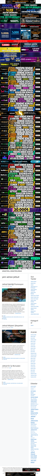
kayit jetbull (34, 455)
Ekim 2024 (33, 349)
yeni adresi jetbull (22, 358)
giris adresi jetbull (33, 392)
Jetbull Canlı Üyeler (34, 306)
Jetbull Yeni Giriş (34, 449)
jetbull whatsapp (33, 444)
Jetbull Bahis (34, 401)
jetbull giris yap (34, 414)
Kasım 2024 (33, 348)
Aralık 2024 (33, 346)
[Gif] (20, 113)
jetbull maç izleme (33, 432)
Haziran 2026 (33, 334)
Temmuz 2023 (33, 375)
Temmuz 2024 (33, 354)
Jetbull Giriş (33, 283)
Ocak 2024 (33, 365)
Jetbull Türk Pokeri (34, 298)
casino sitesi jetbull (33, 390)
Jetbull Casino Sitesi (34, 410)
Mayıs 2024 (33, 358)
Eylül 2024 (33, 351)
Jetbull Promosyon (34, 442)
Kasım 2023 (33, 368)
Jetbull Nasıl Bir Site (34, 435)
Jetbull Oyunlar (33, 437)
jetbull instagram (34, 428)
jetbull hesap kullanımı (33, 426)
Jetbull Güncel (33, 424)
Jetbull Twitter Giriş (35, 297)
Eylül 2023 (33, 371)
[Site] (20, 69)
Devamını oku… (18, 313)
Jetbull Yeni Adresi (33, 446)
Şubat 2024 (33, 363)
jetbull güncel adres (33, 425)
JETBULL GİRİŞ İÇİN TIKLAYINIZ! (21, 41)
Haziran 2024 (33, 356)
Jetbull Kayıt (34, 429)
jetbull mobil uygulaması (34, 433)
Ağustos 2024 (33, 353)
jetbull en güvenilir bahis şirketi (8, 316)
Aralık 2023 (33, 366)
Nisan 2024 (33, 360)
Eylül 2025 (33, 338)
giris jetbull (32, 395)
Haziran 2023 (33, 376)
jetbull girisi (34, 413)
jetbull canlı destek (34, 405)
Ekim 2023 (33, 370)
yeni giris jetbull (33, 461)
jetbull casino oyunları (33, 406)
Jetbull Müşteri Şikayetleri (12, 326)
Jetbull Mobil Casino (35, 314)
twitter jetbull (34, 457)
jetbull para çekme (33, 440)
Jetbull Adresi (33, 281)
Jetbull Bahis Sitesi (34, 402)
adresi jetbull (33, 386)
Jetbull (4, 315)
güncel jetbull (34, 397)
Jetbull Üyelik (32, 450)
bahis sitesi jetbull (33, 387)
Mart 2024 (33, 361)
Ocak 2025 (33, 344)
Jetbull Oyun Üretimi (35, 295)
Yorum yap (5, 359)
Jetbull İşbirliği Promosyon (12, 284)
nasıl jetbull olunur (13, 383)
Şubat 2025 (33, 343)
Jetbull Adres (34, 398)
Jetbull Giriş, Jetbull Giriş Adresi (12, 271)
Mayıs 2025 (33, 341)
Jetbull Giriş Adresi (34, 421)
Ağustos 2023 (33, 373)
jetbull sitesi (32, 443)
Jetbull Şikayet (33, 453)
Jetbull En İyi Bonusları (11, 366)
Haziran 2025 (33, 339)
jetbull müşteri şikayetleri (15, 358)
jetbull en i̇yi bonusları (6, 383)
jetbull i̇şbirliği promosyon (18, 316)
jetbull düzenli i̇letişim (6, 358)
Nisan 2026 (33, 336)
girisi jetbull (33, 394)
